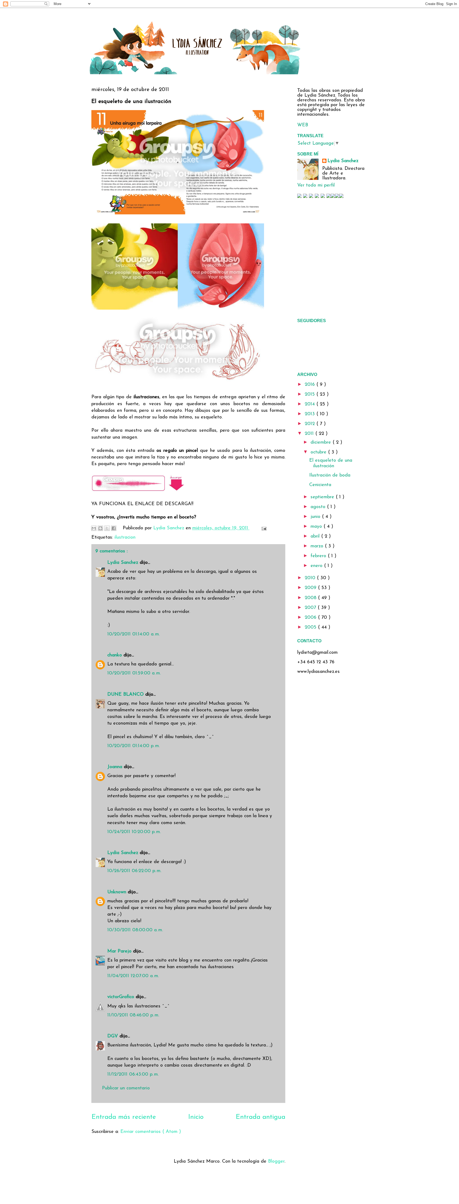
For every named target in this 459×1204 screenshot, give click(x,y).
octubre (319, 452)
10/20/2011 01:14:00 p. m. (133, 746)
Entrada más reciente (123, 1117)
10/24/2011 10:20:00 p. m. (134, 832)
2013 (310, 414)
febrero (319, 556)
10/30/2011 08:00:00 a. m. (135, 930)
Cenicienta (320, 485)
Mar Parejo (120, 951)
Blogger (276, 1161)
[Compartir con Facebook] (113, 528)
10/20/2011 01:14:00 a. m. (133, 634)
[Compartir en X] (107, 528)
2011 (310, 433)
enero (317, 566)
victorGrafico (121, 997)
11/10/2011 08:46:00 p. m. (133, 1015)
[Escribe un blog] (100, 528)
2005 (311, 627)
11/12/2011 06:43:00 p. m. (133, 1074)
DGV (113, 1036)
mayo (317, 526)
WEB (302, 125)
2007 (311, 607)
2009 (311, 588)
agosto (319, 507)
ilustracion (124, 537)
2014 (310, 404)
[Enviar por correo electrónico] (93, 528)
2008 (311, 598)
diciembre (322, 442)
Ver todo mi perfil (316, 185)
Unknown (117, 892)
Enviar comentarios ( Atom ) (150, 1131)
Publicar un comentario (126, 1088)
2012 (310, 424)
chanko (115, 655)
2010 (311, 578)
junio (316, 516)
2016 (310, 384)
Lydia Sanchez (123, 562)
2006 (311, 617)
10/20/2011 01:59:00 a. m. (134, 673)
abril (316, 536)
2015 (310, 394)
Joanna (115, 767)
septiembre (323, 497)
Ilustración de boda (329, 475)
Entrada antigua (260, 1117)
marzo (318, 546)
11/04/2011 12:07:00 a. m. (133, 976)
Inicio (195, 1117)
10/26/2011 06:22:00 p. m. (134, 871)
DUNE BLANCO (126, 694)
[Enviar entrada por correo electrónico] (262, 528)
